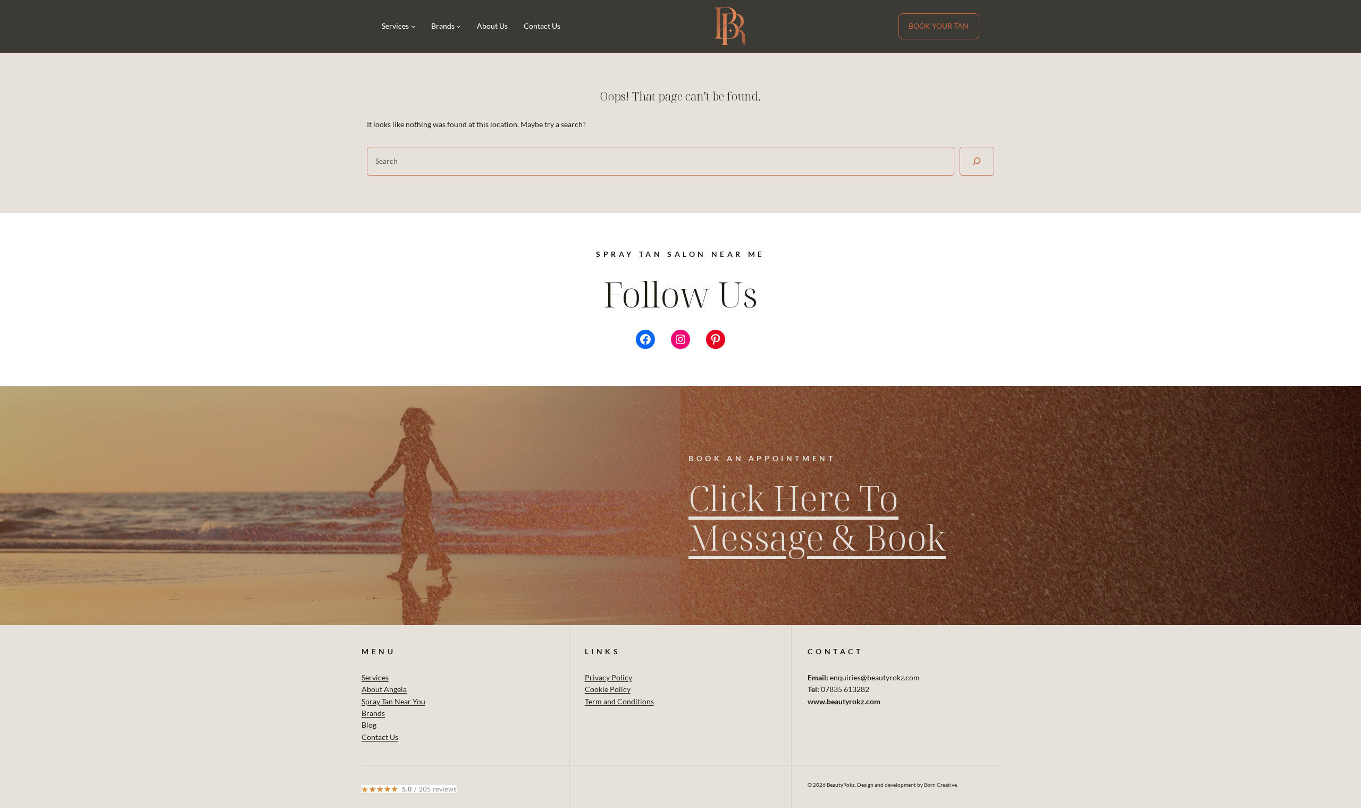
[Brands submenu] (458, 26)
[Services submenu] (413, 26)
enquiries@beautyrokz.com (875, 677)
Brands (373, 713)
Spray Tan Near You (393, 701)
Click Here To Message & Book (817, 517)
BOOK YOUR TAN (939, 25)
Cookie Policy (608, 689)
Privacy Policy (608, 677)
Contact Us (380, 737)
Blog (369, 724)
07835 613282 (845, 689)
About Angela (384, 689)
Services (375, 677)
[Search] (977, 161)
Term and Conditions (619, 701)
